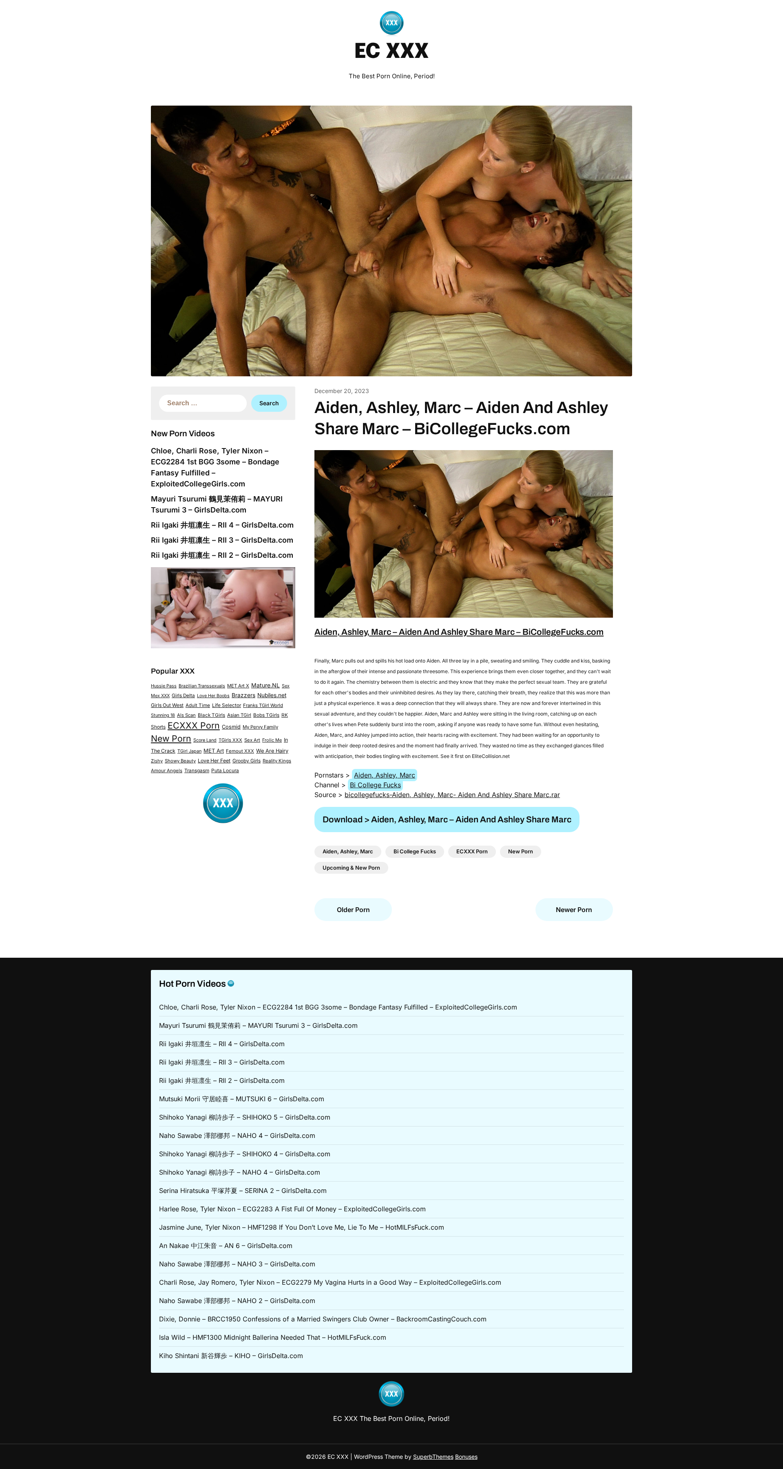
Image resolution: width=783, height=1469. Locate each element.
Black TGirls (211, 715)
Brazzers (243, 695)
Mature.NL (265, 685)
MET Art (213, 750)
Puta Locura (225, 770)
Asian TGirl (239, 715)
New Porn (171, 738)
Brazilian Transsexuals (202, 686)
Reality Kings (277, 761)
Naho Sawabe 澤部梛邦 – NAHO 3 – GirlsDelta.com (237, 1264)
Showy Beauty (180, 761)
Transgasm (196, 770)
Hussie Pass (164, 686)
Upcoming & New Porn (351, 867)
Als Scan (186, 715)
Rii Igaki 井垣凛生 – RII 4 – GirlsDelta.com (222, 525)
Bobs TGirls (266, 715)
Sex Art (252, 740)
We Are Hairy (272, 751)
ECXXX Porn (194, 725)
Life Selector (226, 705)
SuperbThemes (433, 1456)
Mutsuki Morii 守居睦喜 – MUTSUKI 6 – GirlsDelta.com (241, 1099)
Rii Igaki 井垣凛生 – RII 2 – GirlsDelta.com (222, 555)
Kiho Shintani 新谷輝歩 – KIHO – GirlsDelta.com (231, 1356)
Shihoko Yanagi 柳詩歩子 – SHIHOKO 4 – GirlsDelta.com (244, 1154)
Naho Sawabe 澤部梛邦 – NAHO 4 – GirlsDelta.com (237, 1135)
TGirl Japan (189, 751)
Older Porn (353, 910)
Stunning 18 (163, 715)
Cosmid (231, 727)
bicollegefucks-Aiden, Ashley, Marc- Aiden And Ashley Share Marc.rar (452, 795)
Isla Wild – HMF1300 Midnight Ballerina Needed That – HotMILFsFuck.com (272, 1337)
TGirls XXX (230, 740)
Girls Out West (167, 705)
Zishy (157, 761)
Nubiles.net (271, 695)
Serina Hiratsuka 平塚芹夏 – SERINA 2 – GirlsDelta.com (243, 1190)
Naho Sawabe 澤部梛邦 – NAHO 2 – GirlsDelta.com (237, 1301)
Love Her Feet (214, 761)
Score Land (205, 740)
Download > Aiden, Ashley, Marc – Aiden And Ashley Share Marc (447, 819)
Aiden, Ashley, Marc (384, 775)
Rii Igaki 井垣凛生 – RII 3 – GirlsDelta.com (222, 540)
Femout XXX (240, 751)
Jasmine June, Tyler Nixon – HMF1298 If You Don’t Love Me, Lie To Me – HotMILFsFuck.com (301, 1227)
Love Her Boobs (213, 695)
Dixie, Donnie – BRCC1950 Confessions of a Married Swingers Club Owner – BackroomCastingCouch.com (323, 1319)
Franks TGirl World (263, 705)
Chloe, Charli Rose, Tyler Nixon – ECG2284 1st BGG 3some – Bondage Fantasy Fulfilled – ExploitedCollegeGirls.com (338, 1007)
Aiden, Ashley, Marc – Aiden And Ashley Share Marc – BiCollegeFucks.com (459, 631)
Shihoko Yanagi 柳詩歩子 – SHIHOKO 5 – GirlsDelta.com (244, 1117)
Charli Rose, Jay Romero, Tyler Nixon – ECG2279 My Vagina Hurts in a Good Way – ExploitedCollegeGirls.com (330, 1282)
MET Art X (238, 686)
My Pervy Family (260, 727)
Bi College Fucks (375, 785)
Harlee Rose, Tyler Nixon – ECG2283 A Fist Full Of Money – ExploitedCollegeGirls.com (292, 1209)
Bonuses (466, 1456)
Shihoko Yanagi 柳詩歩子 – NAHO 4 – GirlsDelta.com (239, 1172)
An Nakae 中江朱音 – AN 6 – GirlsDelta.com (225, 1245)
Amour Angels (166, 770)
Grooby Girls (246, 761)
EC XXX (391, 52)
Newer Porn (574, 910)
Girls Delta (183, 695)
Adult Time (198, 705)
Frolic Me (272, 740)
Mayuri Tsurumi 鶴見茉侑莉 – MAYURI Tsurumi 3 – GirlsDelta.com (258, 1025)
